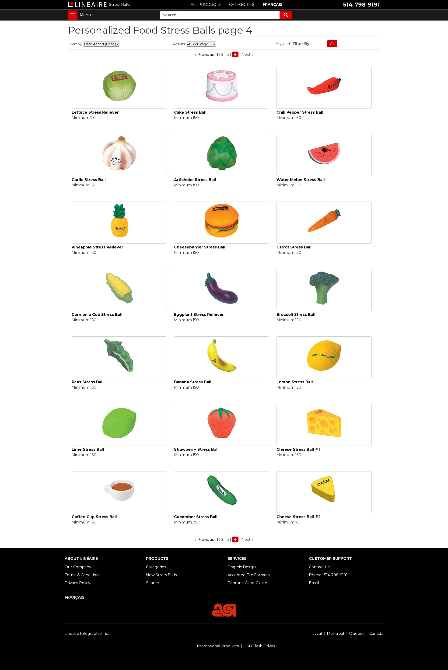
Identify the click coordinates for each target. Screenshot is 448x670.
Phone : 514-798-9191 (328, 575)
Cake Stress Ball (190, 112)
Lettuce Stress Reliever (95, 112)
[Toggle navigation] (72, 15)
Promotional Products (218, 646)
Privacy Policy (77, 583)
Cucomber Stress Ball (195, 517)
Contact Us (319, 567)
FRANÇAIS (273, 4)
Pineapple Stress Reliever (97, 247)
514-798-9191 (361, 4)
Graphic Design (242, 567)
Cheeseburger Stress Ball (199, 247)
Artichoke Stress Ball (195, 180)
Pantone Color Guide (247, 583)
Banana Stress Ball (192, 382)
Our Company (78, 567)
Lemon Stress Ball (294, 382)
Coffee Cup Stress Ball (94, 517)
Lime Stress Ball (88, 449)
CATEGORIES (241, 4)
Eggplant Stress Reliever (199, 314)
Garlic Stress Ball (89, 180)
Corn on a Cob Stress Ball (97, 314)
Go (332, 44)
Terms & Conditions (82, 575)
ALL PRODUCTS (206, 4)
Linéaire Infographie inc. (87, 633)
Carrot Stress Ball (294, 247)
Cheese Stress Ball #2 (298, 517)
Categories (156, 567)
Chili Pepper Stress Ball (299, 112)
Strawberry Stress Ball (196, 449)
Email (314, 583)
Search (152, 583)
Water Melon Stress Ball (300, 180)
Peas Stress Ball (88, 382)
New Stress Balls (161, 575)
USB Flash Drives (259, 646)
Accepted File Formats (249, 575)
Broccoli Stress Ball (295, 314)
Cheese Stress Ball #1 (298, 449)
